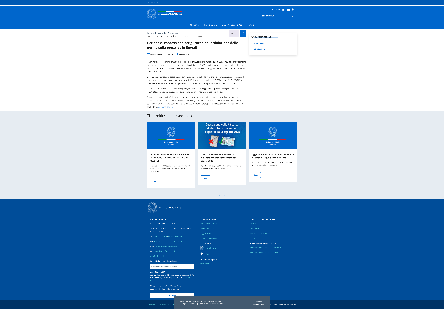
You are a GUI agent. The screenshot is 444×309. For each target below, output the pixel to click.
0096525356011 (175, 236)
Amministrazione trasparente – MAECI (264, 252)
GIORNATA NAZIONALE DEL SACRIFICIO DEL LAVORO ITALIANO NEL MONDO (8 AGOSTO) (169, 158)
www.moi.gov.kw (165, 106)
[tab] (219, 195)
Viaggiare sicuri (205, 233)
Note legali (152, 304)
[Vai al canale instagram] (283, 9)
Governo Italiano (152, 3)
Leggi (156, 181)
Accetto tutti (258, 304)
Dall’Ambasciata (171, 32)
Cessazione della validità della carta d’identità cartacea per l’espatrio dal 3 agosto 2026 (219, 158)
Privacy (185, 277)
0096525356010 (160, 236)
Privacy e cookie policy (168, 304)
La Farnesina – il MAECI (209, 223)
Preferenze (259, 301)
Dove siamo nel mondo (208, 238)
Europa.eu (207, 253)
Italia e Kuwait (255, 228)
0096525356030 (160, 241)
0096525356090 (175, 241)
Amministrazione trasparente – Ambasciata (266, 247)
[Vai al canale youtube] (288, 9)
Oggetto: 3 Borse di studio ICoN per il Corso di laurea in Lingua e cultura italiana (273, 156)
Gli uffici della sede (157, 256)
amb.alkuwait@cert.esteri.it (164, 251)
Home (149, 32)
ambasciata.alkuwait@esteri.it (167, 246)
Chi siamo (253, 223)
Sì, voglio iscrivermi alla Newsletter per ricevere (166, 286)
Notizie (158, 32)
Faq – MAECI (205, 263)
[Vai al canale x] (292, 9)
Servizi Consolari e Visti (258, 233)
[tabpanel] (171, 157)
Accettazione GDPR (158, 271)
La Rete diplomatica (207, 228)
